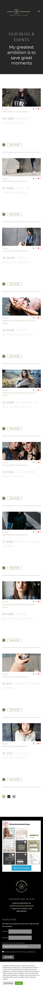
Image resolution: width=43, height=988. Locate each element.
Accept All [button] (19, 983)
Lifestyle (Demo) (21, 112)
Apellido (5, 937)
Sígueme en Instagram (21, 868)
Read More (14, 145)
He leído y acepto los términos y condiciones (19, 952)
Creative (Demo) (8, 251)
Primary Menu (39, 11)
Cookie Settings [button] (8, 983)
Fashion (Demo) (7, 112)
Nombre (5, 931)
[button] (9, 834)
